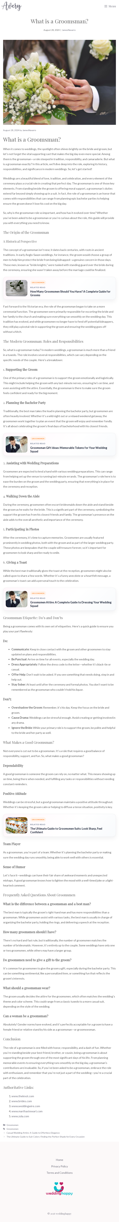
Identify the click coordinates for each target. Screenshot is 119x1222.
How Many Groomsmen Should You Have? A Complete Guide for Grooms (70, 293)
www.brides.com (21, 1101)
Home (59, 1159)
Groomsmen (12, 1125)
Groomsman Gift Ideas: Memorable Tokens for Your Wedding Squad (68, 449)
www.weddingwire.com (25, 1106)
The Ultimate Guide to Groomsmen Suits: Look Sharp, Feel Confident (66, 830)
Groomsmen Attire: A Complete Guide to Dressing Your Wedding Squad (71, 604)
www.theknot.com (22, 1096)
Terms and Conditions (59, 1172)
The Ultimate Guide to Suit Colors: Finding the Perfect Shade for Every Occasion (46, 1136)
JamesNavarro (69, 30)
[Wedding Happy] (12, 6)
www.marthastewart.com (26, 1111)
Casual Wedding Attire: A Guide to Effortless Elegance (33, 1132)
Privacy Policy (59, 1166)
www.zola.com (20, 1116)
